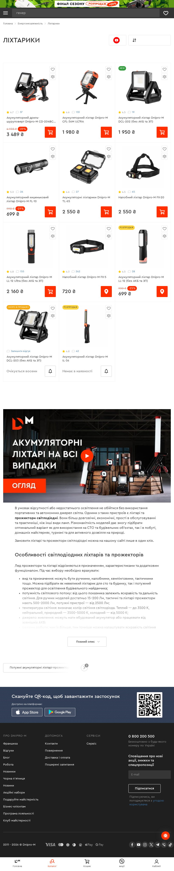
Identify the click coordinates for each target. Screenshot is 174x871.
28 (133, 271)
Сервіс (92, 743)
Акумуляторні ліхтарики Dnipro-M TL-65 (86, 199)
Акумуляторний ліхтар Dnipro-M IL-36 (85, 358)
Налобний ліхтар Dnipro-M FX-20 (141, 197)
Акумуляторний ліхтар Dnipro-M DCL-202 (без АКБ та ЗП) (141, 119)
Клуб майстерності (17, 820)
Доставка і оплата (57, 757)
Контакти (51, 743)
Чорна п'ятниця (14, 778)
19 (133, 112)
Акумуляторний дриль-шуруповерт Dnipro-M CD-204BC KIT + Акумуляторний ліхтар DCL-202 (30, 120)
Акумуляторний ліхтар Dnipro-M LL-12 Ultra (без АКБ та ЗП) (29, 279)
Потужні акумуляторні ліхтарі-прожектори (40, 667)
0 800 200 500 (141, 736)
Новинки (9, 771)
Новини (8, 785)
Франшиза (10, 743)
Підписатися (144, 788)
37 (21, 112)
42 (77, 351)
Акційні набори (14, 792)
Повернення (54, 750)
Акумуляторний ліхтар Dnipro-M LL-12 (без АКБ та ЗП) (141, 279)
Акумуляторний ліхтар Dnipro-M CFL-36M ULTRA (85, 119)
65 (133, 191)
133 (78, 112)
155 (22, 271)
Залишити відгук (20, 351)
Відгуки (8, 750)
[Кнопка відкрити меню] (5, 13)
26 (21, 191)
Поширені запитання (59, 764)
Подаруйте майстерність (20, 799)
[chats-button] (165, 835)
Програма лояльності (18, 813)
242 (78, 271)
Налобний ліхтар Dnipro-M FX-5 (84, 277)
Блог (6, 757)
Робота (8, 764)
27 (77, 191)
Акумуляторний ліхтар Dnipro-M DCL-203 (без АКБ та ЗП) (29, 358)
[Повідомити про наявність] (50, 371)
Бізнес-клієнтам (14, 806)
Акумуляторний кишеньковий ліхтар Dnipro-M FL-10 (28, 199)
